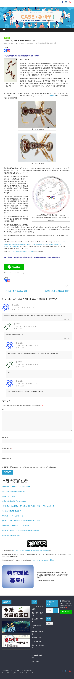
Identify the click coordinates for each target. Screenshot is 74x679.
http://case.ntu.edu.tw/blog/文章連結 (43, 560)
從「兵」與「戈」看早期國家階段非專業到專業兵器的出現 (21, 520)
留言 (4, 409)
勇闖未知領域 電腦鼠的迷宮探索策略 (14, 501)
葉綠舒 (51, 43)
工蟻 (44, 43)
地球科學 (34, 637)
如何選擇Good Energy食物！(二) (12, 516)
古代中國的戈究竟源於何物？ (11, 535)
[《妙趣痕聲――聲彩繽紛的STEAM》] (16, 622)
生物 (33, 627)
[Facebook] (5, 50)
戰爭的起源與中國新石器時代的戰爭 (13, 491)
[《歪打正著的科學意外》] (16, 636)
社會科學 (35, 631)
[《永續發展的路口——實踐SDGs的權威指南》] (16, 607)
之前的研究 (52, 96)
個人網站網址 (6, 458)
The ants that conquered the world (23, 251)
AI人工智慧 (35, 606)
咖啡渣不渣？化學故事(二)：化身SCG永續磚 (16, 486)
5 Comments (30, 43)
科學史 (41, 637)
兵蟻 (41, 43)
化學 (37, 613)
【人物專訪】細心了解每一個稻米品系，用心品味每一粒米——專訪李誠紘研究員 (28, 506)
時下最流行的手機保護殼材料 (11, 511)
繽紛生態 (7, 38)
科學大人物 (35, 661)
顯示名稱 (5, 437)
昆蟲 (47, 43)
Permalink (17, 310)
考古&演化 (35, 619)
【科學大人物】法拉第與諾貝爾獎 (58, 291)
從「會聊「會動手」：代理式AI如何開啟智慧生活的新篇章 (20, 530)
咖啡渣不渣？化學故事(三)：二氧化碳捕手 (15, 525)
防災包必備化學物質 (8, 496)
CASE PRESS (20, 43)
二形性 (38, 43)
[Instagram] (8, 50)
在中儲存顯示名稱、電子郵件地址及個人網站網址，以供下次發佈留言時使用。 (29, 467)
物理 (33, 613)
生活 (33, 621)
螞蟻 (55, 43)
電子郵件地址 (7, 448)
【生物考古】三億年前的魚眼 (14, 291)
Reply (68, 319)
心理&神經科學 (36, 641)
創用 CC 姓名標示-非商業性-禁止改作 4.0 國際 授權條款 (31, 550)
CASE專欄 (35, 655)
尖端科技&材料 (36, 625)
